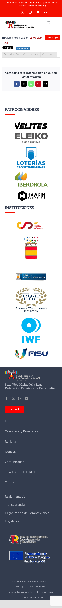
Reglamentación (16, 496)
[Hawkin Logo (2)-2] (31, 191)
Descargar (52, 37)
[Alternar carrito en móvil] (48, 22)
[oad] (31, 268)
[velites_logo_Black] (31, 123)
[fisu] (31, 349)
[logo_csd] (31, 221)
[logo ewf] (31, 288)
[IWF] (31, 315)
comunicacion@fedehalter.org (32, 5)
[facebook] (6, 398)
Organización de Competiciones (27, 513)
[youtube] (26, 398)
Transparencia (15, 505)
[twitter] (13, 398)
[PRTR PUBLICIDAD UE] (31, 548)
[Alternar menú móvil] (55, 22)
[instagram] (19, 398)
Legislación (13, 521)
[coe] (31, 236)
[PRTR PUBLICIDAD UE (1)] (31, 533)
